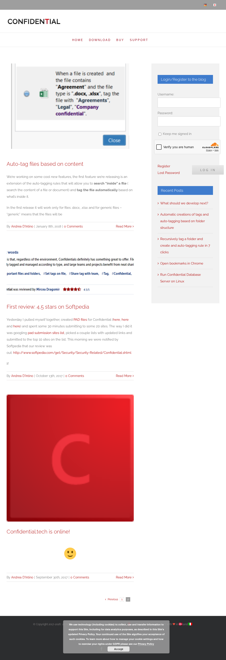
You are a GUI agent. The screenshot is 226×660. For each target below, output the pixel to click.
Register (164, 166)
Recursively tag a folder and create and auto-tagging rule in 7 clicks (185, 245)
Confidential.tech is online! (38, 532)
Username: (166, 94)
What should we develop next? (184, 203)
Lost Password (169, 173)
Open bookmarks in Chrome (181, 263)
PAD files (80, 320)
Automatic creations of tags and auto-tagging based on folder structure (184, 221)
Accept (118, 649)
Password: (165, 113)
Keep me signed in (177, 134)
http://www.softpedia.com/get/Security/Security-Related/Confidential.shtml (72, 353)
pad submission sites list (46, 333)
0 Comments (73, 226)
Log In (208, 170)
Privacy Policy (146, 643)
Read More (124, 226)
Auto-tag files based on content (45, 164)
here (116, 320)
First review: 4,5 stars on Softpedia (48, 307)
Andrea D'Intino (22, 226)
